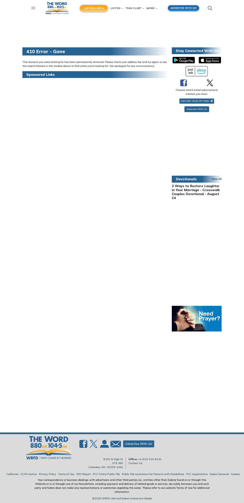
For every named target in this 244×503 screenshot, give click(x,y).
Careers (235, 474)
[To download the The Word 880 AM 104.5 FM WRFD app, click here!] (183, 60)
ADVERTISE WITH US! (183, 7)
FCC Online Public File (106, 474)
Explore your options (195, 101)
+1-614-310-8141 (150, 459)
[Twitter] (210, 83)
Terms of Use (66, 474)
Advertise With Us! (197, 109)
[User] (104, 445)
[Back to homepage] (47, 449)
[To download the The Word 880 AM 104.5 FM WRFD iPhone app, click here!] (210, 60)
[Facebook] (183, 83)
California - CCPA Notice (21, 474)
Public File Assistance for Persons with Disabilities (153, 474)
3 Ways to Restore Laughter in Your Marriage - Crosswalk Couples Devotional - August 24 (196, 192)
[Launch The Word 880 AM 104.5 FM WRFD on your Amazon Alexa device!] (197, 71)
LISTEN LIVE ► (94, 8)
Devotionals (186, 179)
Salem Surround (219, 474)
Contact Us (135, 463)
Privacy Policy (47, 474)
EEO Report (83, 474)
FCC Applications (197, 474)
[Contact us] (114, 444)
